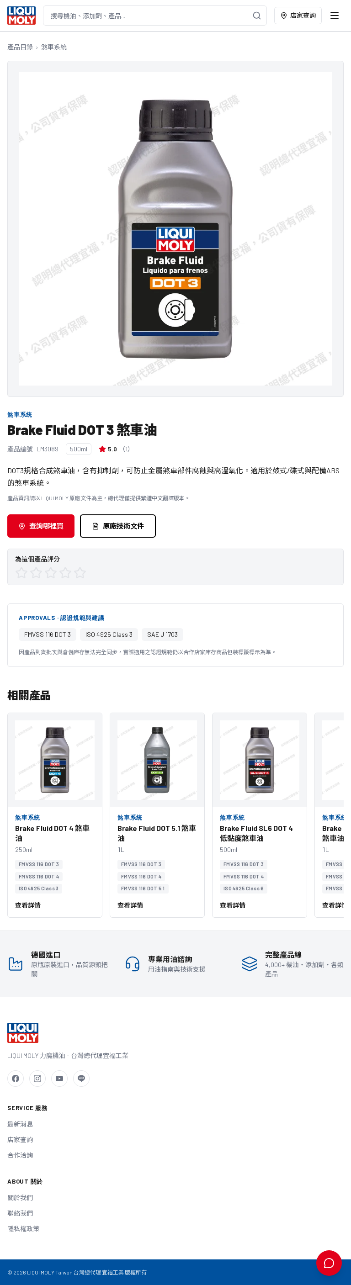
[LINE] (81, 1078)
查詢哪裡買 (46, 526)
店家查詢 (303, 15)
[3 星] (50, 572)
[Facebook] (15, 1078)
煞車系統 (54, 47)
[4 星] (65, 572)
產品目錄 (20, 47)
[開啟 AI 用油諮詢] (329, 1263)
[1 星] (21, 572)
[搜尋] (257, 15)
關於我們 (20, 1197)
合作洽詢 (20, 1155)
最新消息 (20, 1124)
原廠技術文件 (123, 526)
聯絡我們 (20, 1213)
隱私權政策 (23, 1228)
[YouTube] (59, 1078)
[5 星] (80, 572)
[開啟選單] (334, 15)
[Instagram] (37, 1078)
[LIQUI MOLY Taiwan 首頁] (21, 15)
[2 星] (36, 572)
